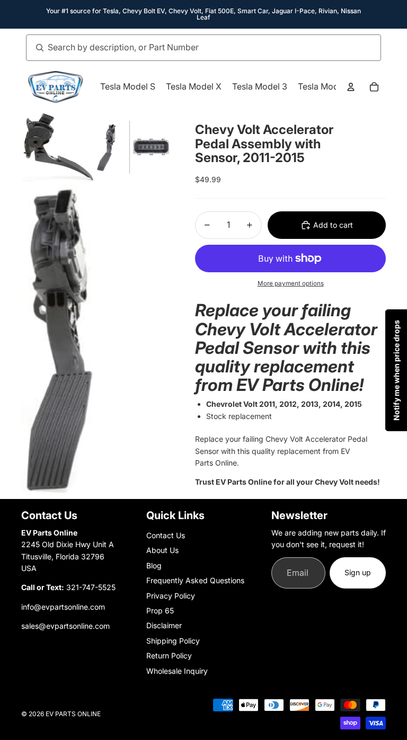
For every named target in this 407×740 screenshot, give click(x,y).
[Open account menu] (350, 87)
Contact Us (165, 535)
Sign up (357, 572)
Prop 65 (160, 610)
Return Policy (169, 655)
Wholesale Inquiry (177, 670)
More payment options (291, 283)
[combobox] (191, 47)
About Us (162, 550)
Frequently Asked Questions (195, 580)
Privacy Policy (170, 595)
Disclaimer (164, 625)
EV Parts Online (73, 714)
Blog (154, 565)
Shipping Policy (173, 640)
